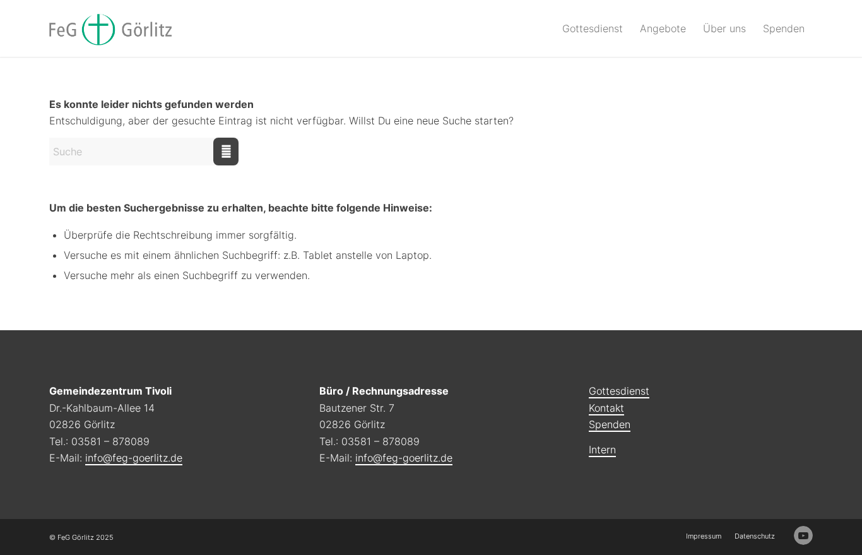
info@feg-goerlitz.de (133, 457)
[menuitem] (592, 28)
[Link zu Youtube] (803, 535)
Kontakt (606, 408)
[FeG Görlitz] (110, 28)
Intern (602, 449)
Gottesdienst (619, 391)
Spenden (609, 424)
